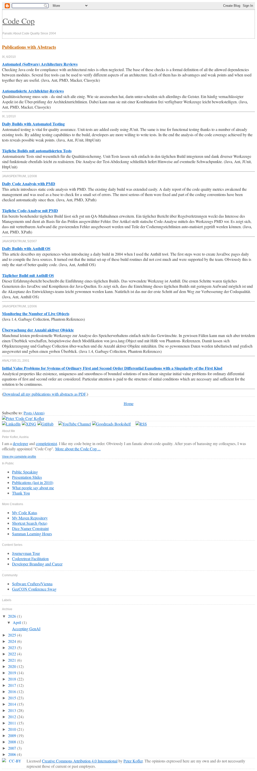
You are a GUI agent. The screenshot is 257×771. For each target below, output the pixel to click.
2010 (12, 729)
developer (20, 443)
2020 (12, 666)
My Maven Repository (30, 517)
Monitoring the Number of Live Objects (35, 313)
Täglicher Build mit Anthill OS (28, 275)
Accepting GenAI (26, 628)
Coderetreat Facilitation (30, 558)
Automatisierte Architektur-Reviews (33, 91)
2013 (12, 710)
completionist (46, 443)
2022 (12, 653)
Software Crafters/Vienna (32, 583)
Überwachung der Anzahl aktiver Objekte (38, 330)
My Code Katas (24, 512)
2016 (12, 691)
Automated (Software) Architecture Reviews (40, 64)
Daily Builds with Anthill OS (26, 248)
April (17, 622)
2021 (12, 660)
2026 (12, 616)
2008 (12, 741)
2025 (12, 635)
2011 (12, 723)
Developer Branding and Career (37, 563)
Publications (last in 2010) (32, 482)
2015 (12, 697)
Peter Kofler (133, 760)
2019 (12, 672)
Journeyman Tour (26, 553)
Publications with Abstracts (29, 46)
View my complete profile (19, 456)
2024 (12, 641)
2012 (12, 716)
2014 (12, 704)
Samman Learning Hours (32, 533)
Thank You (21, 493)
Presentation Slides (27, 477)
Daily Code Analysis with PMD (28, 183)
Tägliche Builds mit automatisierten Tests (37, 151)
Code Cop (19, 20)
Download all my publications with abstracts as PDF (44, 394)
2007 (12, 748)
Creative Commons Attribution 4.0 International (79, 760)
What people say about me (33, 487)
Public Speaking (25, 471)
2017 (12, 685)
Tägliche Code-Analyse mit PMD (30, 210)
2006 (12, 754)
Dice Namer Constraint (30, 528)
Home (129, 403)
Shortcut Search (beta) (29, 523)
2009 (12, 735)
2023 (12, 647)
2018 (12, 679)
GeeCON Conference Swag (34, 589)
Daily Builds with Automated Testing (33, 124)
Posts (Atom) (34, 412)
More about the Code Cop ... (78, 448)
